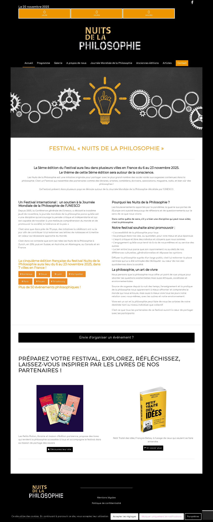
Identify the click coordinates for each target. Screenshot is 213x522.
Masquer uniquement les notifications (162, 516)
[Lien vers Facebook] (192, 2)
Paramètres (193, 516)
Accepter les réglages (124, 516)
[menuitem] (29, 63)
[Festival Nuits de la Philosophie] (106, 39)
